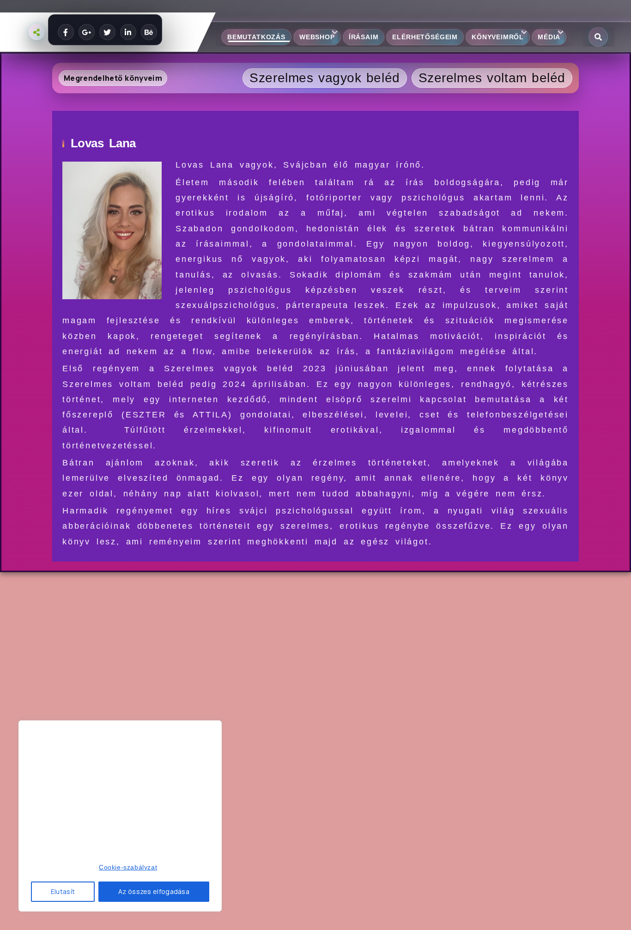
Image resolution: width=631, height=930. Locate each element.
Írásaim (364, 37)
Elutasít (63, 891)
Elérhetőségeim (425, 37)
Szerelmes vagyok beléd (324, 78)
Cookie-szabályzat (128, 867)
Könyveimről (498, 37)
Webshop (317, 37)
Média (549, 37)
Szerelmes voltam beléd (492, 78)
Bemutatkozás (256, 37)
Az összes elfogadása (153, 891)
